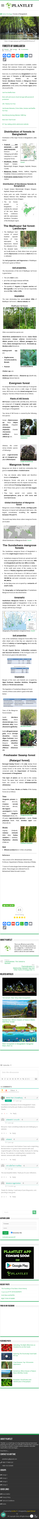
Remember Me (17, 1233)
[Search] (34, 1212)
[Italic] (5, 1079)
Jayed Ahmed (31, 1511)
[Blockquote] (18, 1079)
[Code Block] (20, 1079)
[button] (34, 1516)
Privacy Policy (6, 1497)
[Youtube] (22, 1513)
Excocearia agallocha (27, 747)
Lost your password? (8, 1237)
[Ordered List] (12, 1079)
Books (4, 1504)
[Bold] (2, 1079)
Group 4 (4, 1485)
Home (4, 14)
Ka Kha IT (14, 1511)
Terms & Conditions (8, 1500)
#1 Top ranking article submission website (15, 124)
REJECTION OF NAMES (8, 1298)
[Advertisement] (19, 1411)
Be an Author (6, 1494)
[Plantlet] (19, 5)
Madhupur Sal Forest (27, 248)
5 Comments (24, 49)
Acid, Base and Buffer (8, 1295)
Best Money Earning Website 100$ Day (14, 115)
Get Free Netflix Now (8, 92)
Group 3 (4, 1481)
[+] (28, 1079)
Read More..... (4, 1451)
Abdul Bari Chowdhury (14, 1098)
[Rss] (17, 1513)
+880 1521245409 (7, 1465)
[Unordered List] (15, 1079)
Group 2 (4, 1478)
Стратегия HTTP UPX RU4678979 (11, 1292)
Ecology (9, 14)
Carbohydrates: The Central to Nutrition (15, 961)
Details (22, 162)
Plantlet (6, 49)
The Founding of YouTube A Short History (14, 1288)
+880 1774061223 (7, 1462)
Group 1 (4, 1475)
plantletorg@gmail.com (9, 1459)
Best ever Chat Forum (9, 119)
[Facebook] (19, 1513)
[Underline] (7, 1079)
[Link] (23, 1079)
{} (25, 1079)
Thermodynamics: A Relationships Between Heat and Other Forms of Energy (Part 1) (23, 967)
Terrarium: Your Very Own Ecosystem (16, 998)
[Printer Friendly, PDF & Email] (8, 905)
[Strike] (10, 1079)
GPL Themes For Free (8, 104)
